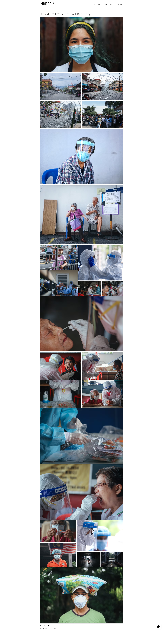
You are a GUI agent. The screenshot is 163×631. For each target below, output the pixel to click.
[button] (105, 4)
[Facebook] (41, 626)
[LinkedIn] (48, 626)
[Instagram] (45, 626)
